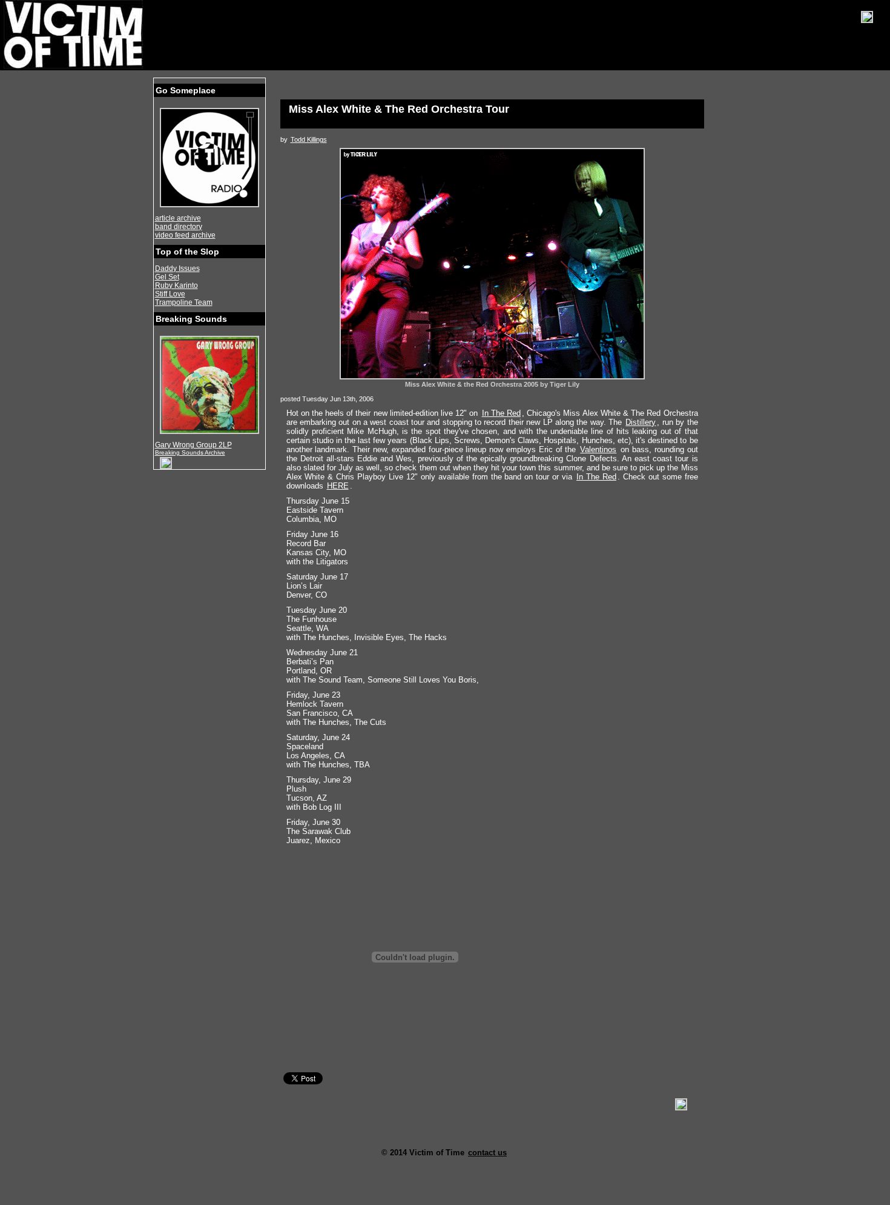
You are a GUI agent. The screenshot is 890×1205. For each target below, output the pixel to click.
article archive (178, 218)
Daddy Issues (177, 268)
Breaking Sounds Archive (190, 452)
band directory (178, 226)
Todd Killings (309, 139)
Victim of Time (74, 34)
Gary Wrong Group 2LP (193, 445)
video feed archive (185, 235)
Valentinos (598, 449)
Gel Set (167, 277)
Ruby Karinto (176, 285)
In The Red (501, 413)
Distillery (640, 422)
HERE (338, 485)
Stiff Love (170, 294)
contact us (487, 1152)
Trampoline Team (184, 302)
